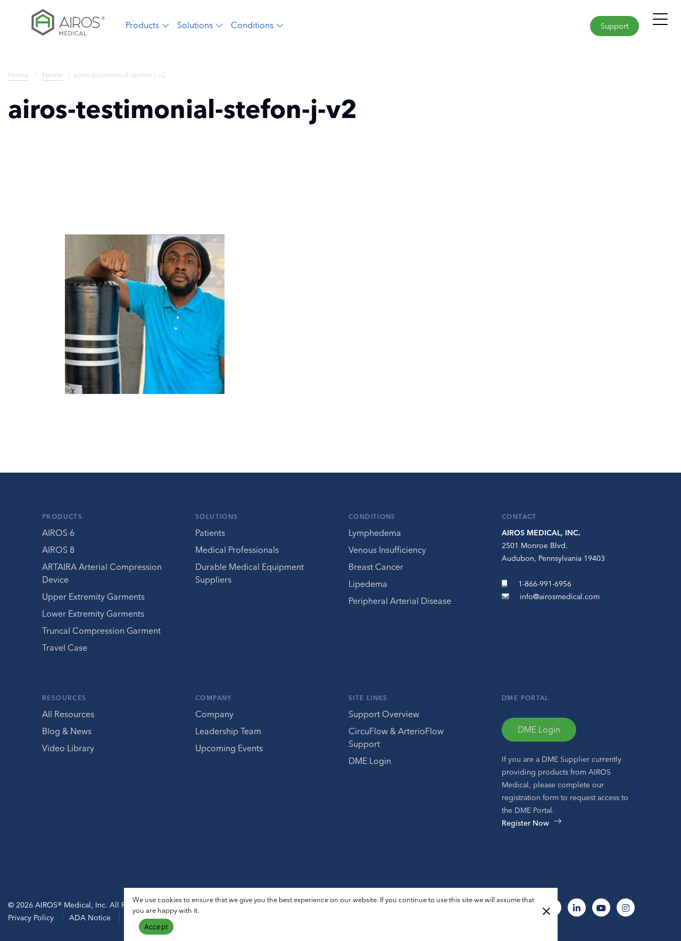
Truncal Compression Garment (101, 630)
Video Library (68, 748)
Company (213, 698)
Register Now (525, 823)
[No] (546, 910)
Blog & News (67, 731)
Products (62, 516)
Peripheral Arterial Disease (399, 600)
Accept (156, 926)
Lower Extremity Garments (93, 613)
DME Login (369, 760)
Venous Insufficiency (387, 549)
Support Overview (383, 714)
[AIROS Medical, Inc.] (56, 25)
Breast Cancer (375, 566)
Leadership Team (228, 731)
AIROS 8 (58, 549)
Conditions (372, 516)
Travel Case (64, 647)
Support (614, 26)
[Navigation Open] (660, 24)
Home (18, 75)
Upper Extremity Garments (93, 596)
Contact (519, 516)
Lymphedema (374, 532)
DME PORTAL (525, 698)
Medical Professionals (237, 549)
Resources (64, 698)
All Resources (68, 714)
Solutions (216, 516)
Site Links (368, 698)
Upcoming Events (229, 748)
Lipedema (367, 583)
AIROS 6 (58, 532)
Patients (210, 532)
